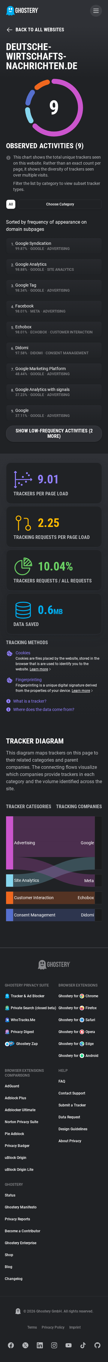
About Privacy (69, 1141)
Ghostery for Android (78, 1056)
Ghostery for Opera (76, 1032)
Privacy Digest (22, 1032)
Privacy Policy (53, 1327)
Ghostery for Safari (76, 1020)
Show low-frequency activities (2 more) (54, 433)
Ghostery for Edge (76, 1044)
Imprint (75, 1327)
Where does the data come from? (43, 709)
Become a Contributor (22, 1231)
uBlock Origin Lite (19, 1170)
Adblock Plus (15, 1098)
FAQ (61, 1081)
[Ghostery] (22, 11)
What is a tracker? (29, 701)
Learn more (39, 669)
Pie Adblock (14, 1134)
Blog (8, 1267)
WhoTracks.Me (23, 1020)
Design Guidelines (72, 1129)
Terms (32, 1327)
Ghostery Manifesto (21, 1207)
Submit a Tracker (72, 1105)
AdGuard (12, 1086)
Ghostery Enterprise (20, 1243)
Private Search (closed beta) (31, 1008)
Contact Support (71, 1093)
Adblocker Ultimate (20, 1110)
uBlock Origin (15, 1158)
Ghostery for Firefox (77, 1008)
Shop (9, 1255)
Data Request (69, 1117)
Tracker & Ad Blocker (27, 996)
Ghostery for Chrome (78, 996)
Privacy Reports (17, 1219)
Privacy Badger (17, 1146)
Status (10, 1195)
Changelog (13, 1279)
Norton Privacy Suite (21, 1122)
